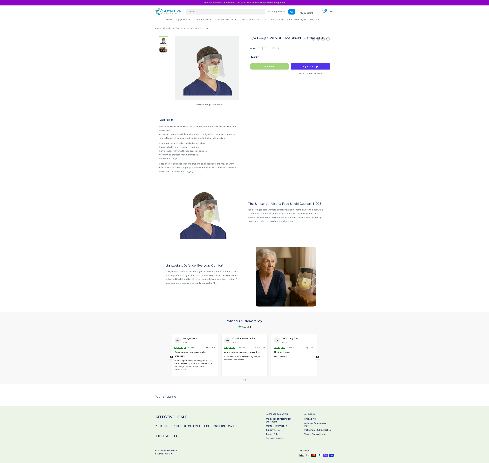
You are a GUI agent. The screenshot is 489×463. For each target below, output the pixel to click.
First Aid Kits (310, 418)
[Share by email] (328, 39)
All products (168, 28)
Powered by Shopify (164, 454)
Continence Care (224, 19)
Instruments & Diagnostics (317, 429)
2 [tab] (245, 379)
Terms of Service (274, 438)
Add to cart (270, 66)
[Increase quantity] (278, 57)
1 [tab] (243, 379)
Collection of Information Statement (278, 420)
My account (306, 13)
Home (169, 19)
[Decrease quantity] (264, 57)
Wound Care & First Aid (251, 19)
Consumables (202, 19)
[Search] (291, 12)
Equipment (182, 19)
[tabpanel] (244, 355)
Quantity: (255, 57)
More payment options (310, 73)
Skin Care (275, 19)
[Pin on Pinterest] (318, 39)
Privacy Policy (273, 429)
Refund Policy (273, 434)
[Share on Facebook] (313, 39)
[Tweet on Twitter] (323, 39)
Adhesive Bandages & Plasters (315, 424)
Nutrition (314, 19)
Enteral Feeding (295, 19)
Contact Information (276, 425)
